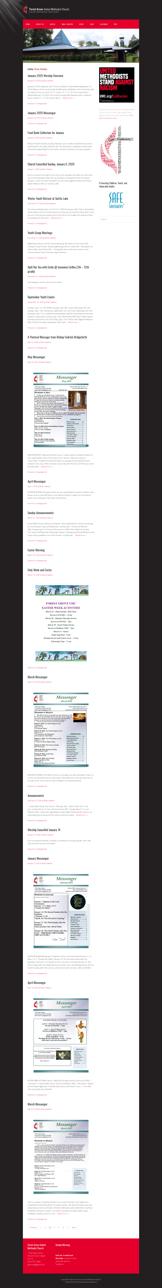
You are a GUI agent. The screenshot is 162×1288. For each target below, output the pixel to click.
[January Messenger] (61, 953)
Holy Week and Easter (40, 570)
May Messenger (36, 357)
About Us (40, 24)
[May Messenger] (61, 452)
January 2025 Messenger (42, 112)
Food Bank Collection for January (46, 132)
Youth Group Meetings (40, 232)
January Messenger (38, 858)
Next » (74, 1227)
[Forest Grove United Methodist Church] (46, 12)
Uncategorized (41, 103)
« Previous (33, 1227)
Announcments (36, 795)
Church (67, 1282)
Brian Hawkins (41, 69)
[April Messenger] (61, 1077)
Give (115, 24)
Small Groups (67, 24)
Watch (52, 24)
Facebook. (60, 1264)
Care (92, 24)
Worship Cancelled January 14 (44, 829)
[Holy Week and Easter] (61, 665)
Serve (81, 24)
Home (28, 24)
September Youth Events (41, 297)
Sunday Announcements (41, 512)
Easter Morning (36, 550)
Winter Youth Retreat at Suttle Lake (48, 198)
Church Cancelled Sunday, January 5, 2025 (51, 164)
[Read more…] (68, 98)
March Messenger (38, 677)
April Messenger (37, 481)
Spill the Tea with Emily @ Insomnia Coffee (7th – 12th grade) (58, 269)
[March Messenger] (61, 772)
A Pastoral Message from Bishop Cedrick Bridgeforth (57, 337)
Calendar (104, 24)
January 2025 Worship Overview (45, 75)
